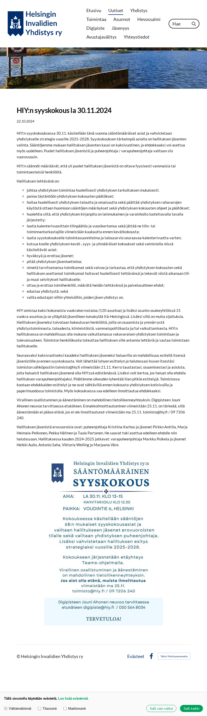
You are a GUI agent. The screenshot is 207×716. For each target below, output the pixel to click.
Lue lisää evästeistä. (73, 698)
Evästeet (135, 656)
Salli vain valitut (161, 708)
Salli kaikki (191, 708)
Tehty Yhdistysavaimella (174, 656)
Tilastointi (50, 708)
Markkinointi (77, 708)
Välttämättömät (20, 708)
